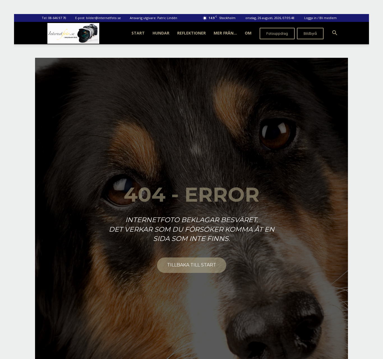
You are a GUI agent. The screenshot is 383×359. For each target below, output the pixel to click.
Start (138, 33)
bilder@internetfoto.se (103, 18)
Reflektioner (191, 33)
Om (248, 33)
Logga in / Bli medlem (320, 18)
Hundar (161, 33)
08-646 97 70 (57, 18)
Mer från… (225, 33)
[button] (334, 33)
